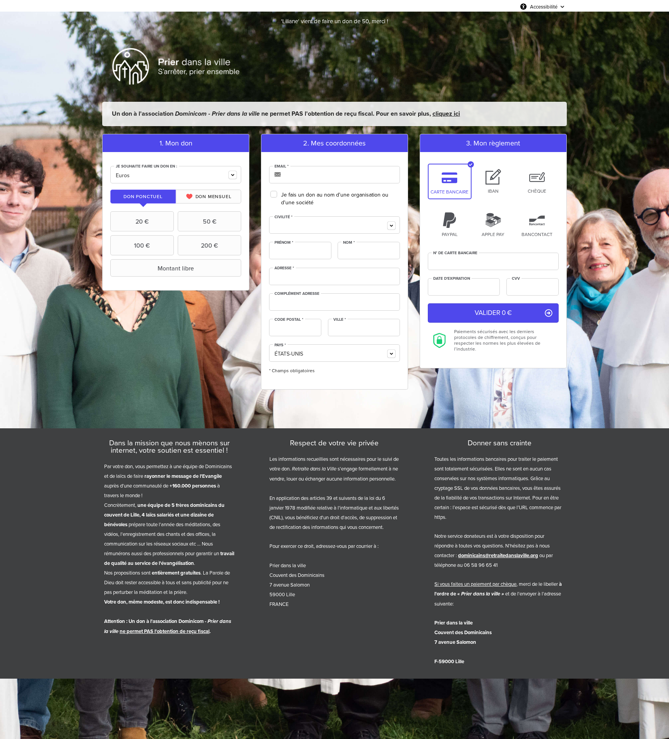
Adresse (284, 268)
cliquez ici (446, 113)
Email (281, 166)
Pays (280, 345)
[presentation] (143, 196)
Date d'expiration (451, 278)
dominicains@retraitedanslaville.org (498, 555)
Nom (349, 242)
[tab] (143, 197)
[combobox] (175, 174)
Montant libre (176, 268)
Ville (339, 319)
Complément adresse (296, 293)
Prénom (283, 242)
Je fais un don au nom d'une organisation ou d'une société (334, 199)
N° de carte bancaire (455, 253)
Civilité (283, 217)
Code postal (289, 319)
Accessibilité (544, 6)
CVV (516, 278)
